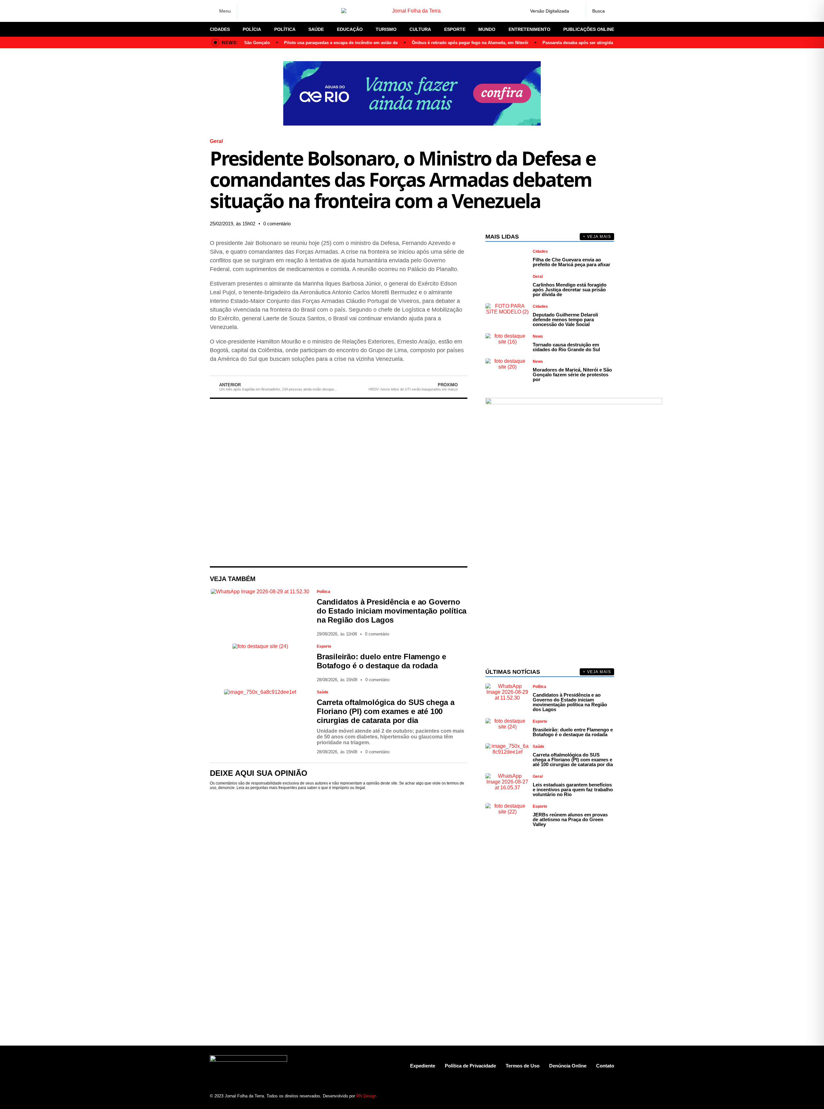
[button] (399, 224)
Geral (216, 141)
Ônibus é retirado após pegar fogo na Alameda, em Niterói (454, 42)
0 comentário (277, 223)
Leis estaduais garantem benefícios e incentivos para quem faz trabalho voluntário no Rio (573, 789)
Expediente (422, 1065)
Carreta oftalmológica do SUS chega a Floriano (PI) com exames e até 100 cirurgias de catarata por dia (385, 711)
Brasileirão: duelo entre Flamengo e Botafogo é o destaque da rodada (381, 661)
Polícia (252, 29)
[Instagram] (257, 11)
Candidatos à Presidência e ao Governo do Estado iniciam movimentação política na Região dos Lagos (391, 610)
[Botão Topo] (609, 1096)
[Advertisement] (338, 482)
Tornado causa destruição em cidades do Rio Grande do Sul (566, 347)
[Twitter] (268, 11)
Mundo (486, 29)
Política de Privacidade (470, 1065)
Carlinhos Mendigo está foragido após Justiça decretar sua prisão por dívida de (569, 289)
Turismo (386, 29)
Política (284, 29)
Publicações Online (588, 29)
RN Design (366, 1096)
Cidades (220, 29)
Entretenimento (529, 29)
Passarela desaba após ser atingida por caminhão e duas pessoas (593, 42)
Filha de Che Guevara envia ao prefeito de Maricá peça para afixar (571, 262)
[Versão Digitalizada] (575, 10)
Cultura (420, 29)
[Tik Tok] (291, 11)
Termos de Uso (522, 1065)
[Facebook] (246, 11)
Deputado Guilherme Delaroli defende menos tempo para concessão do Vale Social (565, 319)
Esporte (454, 29)
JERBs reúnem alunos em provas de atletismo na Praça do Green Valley (570, 819)
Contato (605, 1065)
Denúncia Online (567, 1065)
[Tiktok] (598, 1096)
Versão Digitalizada (549, 11)
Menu (225, 11)
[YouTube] (280, 11)
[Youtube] (587, 1096)
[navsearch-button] (600, 10)
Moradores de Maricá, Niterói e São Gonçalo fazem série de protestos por (572, 374)
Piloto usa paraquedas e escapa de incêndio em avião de (325, 42)
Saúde (316, 29)
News (538, 336)
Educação (350, 29)
